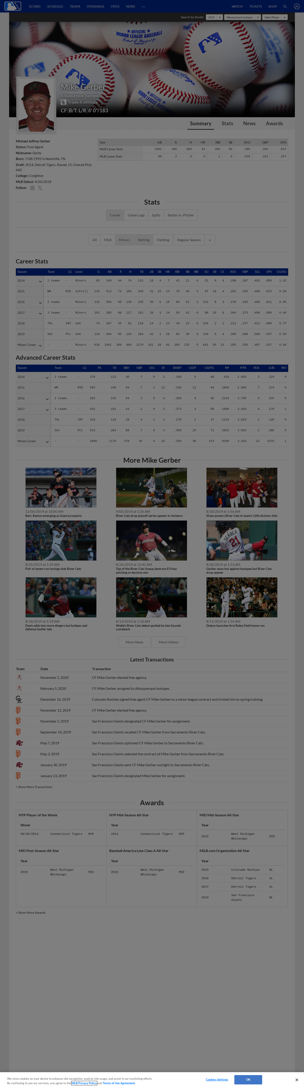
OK (248, 1079)
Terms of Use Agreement (119, 1083)
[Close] (297, 1080)
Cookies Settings (217, 1079)
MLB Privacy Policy (84, 1083)
